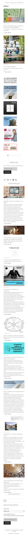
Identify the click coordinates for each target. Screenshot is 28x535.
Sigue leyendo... (8, 32)
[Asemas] (14, 0)
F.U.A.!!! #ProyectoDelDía (10, 66)
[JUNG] (10, 108)
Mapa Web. (11, 533)
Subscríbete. (16, 533)
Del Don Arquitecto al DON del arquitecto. (14, 335)
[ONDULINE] (10, 147)
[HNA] (10, 135)
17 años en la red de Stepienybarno (12, 260)
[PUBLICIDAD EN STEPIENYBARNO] (10, 80)
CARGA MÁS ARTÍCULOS (14, 494)
